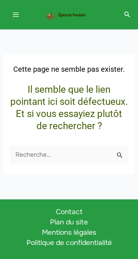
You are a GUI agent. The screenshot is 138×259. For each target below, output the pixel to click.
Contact (69, 211)
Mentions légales (69, 232)
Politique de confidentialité (69, 242)
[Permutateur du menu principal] (15, 14)
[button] (127, 14)
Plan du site (69, 222)
